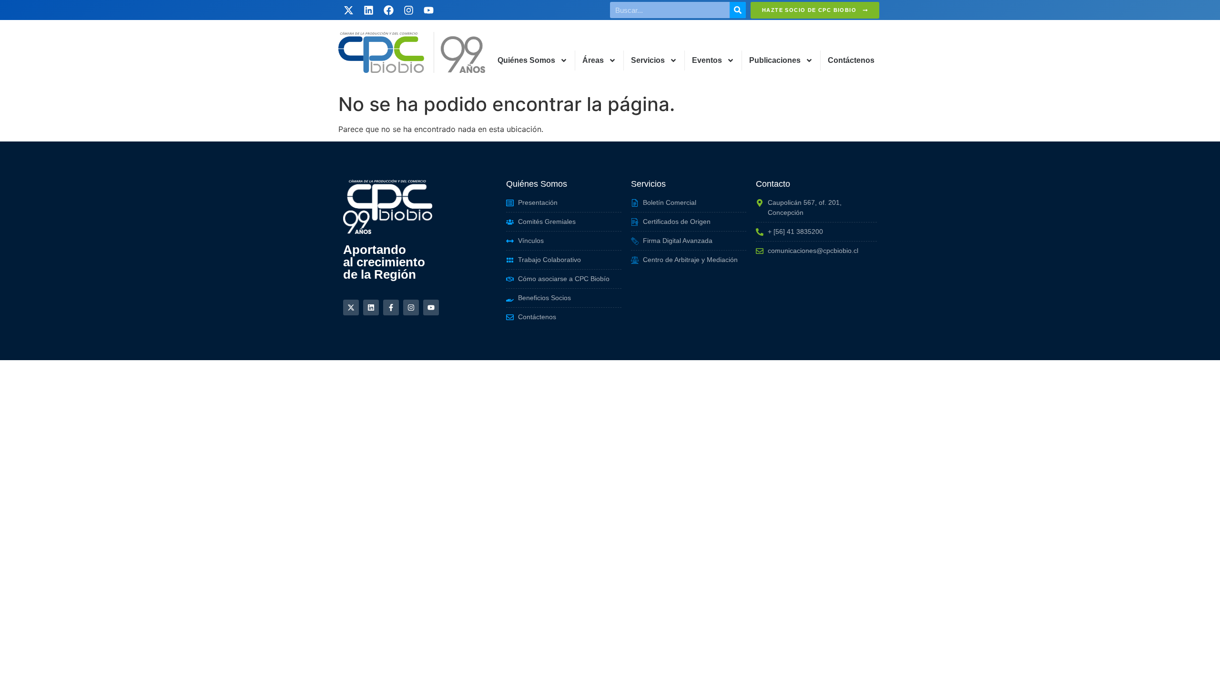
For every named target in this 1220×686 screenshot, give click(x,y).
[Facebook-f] (391, 307)
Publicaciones (775, 60)
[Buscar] (738, 10)
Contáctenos (851, 60)
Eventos (707, 60)
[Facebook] (388, 10)
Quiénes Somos (526, 60)
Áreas (593, 60)
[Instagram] (408, 10)
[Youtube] (428, 10)
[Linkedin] (368, 10)
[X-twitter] (348, 10)
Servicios (648, 60)
